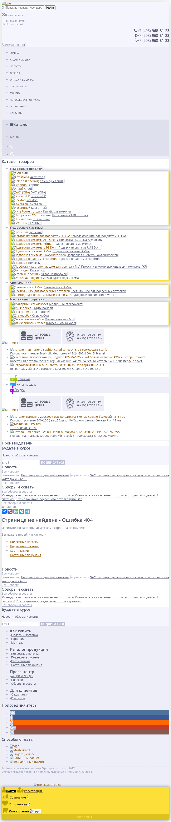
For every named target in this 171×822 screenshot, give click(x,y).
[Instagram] (12, 732)
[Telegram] (27, 511)
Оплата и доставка (22, 79)
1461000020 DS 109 (23, 428)
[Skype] (21, 511)
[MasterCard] (20, 750)
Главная (15, 52)
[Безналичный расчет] (27, 762)
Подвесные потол (22, 542)
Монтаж (15, 93)
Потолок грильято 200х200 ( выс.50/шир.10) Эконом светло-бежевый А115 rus (66, 420)
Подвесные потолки (26, 169)
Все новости (10, 471)
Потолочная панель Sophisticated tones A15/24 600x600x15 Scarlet (57, 353)
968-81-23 (153, 30)
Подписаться (52, 462)
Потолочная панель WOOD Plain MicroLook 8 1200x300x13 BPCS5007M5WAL (64, 436)
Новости (15, 66)
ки (37, 542)
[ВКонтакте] (4, 511)
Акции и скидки (20, 59)
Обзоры (15, 73)
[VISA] (14, 746)
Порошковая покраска (25, 99)
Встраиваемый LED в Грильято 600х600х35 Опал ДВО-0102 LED (55, 369)
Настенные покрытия (27, 299)
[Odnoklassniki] (11, 723)
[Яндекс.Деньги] (22, 754)
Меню (14, 137)
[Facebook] (11, 718)
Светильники (20, 283)
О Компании (18, 106)
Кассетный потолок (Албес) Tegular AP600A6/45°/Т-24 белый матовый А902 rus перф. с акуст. (76, 361)
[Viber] (10, 511)
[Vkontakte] (12, 713)
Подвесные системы (26, 227)
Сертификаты (18, 86)
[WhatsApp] (15, 511)
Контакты (16, 113)
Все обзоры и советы (17, 491)
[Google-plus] (13, 728)
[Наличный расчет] (24, 758)
